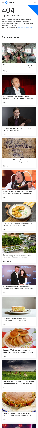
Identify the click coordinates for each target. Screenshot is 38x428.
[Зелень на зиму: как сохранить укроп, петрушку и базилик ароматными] (19, 248)
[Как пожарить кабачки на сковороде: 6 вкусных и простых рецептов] (19, 216)
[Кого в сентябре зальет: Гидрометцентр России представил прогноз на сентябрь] (19, 375)
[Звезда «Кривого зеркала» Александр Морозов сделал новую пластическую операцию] (19, 185)
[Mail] (6, 2)
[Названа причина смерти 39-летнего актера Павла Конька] (19, 121)
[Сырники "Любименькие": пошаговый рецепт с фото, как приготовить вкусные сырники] (19, 343)
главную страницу (25, 27)
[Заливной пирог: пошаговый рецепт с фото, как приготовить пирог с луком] (19, 407)
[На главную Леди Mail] (11, 2)
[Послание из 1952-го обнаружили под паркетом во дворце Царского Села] (19, 153)
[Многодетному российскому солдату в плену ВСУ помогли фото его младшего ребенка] (19, 58)
